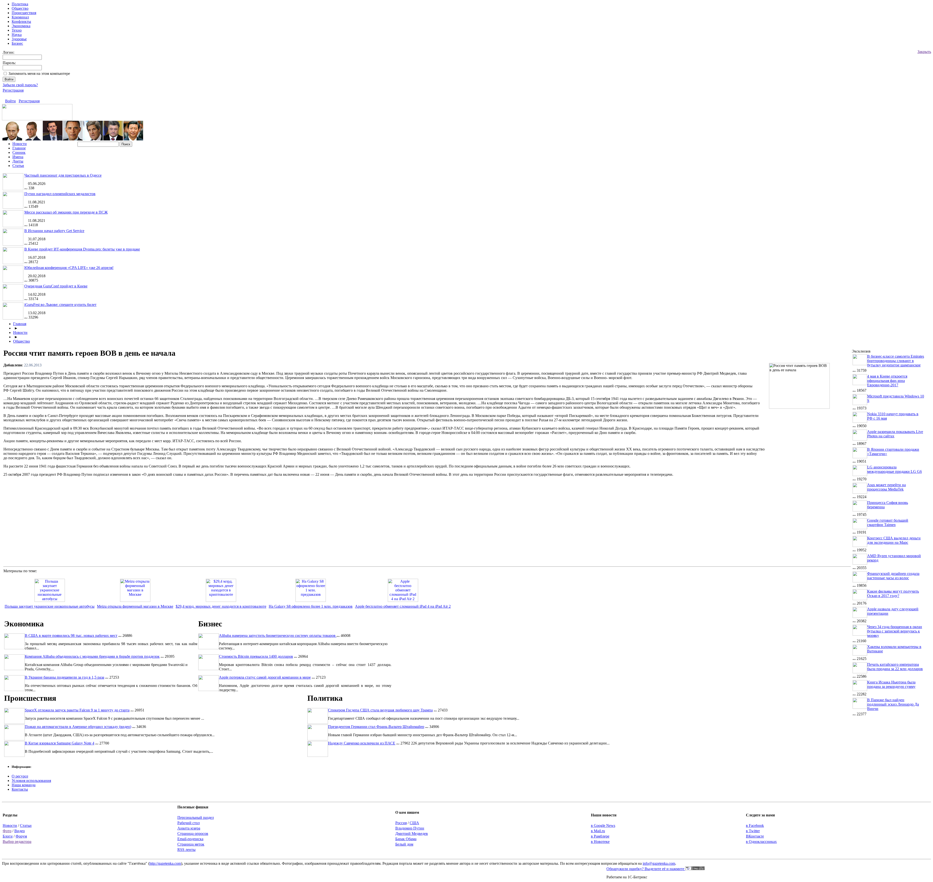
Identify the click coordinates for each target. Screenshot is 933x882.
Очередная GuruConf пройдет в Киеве (55, 286)
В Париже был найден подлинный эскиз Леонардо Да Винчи (893, 704)
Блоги (8, 836)
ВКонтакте (755, 836)
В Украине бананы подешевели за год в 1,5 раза (64, 677)
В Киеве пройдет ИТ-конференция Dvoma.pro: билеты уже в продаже (82, 249)
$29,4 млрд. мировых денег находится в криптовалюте (221, 606)
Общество (20, 8)
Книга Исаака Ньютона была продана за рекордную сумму (891, 684)
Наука (17, 35)
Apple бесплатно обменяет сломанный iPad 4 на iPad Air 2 (403, 606)
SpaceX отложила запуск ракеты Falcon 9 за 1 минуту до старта (77, 710)
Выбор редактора (17, 841)
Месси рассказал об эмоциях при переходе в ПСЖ (66, 212)
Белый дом (404, 844)
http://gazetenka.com (165, 863)
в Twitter (753, 831)
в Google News (603, 825)
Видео (19, 831)
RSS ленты (186, 849)
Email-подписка (190, 839)
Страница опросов (192, 833)
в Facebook (755, 825)
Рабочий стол (188, 823)
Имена (17, 157)
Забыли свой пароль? (20, 85)
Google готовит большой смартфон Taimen (887, 522)
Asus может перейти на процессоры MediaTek (886, 487)
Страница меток (190, 844)
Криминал (20, 17)
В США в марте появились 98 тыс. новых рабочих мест (71, 635)
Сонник (19, 152)
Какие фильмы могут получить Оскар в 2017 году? (893, 593)
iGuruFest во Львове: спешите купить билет (60, 305)
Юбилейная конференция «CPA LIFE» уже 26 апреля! (68, 268)
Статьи (18, 166)
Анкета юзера (188, 828)
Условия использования (31, 780)
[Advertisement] (810, 446)
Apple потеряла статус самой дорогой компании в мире (265, 677)
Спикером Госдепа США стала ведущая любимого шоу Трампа (380, 710)
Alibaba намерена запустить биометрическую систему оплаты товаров (278, 635)
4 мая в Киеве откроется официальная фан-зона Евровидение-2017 (887, 380)
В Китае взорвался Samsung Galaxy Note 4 (59, 743)
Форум (21, 836)
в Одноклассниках (761, 841)
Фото (7, 831)
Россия (401, 823)
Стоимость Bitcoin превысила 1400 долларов (256, 656)
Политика (20, 4)
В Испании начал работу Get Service (54, 231)
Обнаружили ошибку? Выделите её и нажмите (645, 869)
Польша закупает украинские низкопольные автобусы (50, 606)
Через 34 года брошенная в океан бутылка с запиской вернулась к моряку (894, 631)
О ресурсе (20, 776)
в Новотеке (600, 841)
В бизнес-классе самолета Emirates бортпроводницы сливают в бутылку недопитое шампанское (895, 360)
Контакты (20, 789)
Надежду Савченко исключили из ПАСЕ (361, 743)
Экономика (21, 26)
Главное (19, 148)
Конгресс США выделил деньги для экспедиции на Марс (894, 540)
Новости (19, 144)
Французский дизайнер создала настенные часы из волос (893, 575)
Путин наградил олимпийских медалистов (59, 194)
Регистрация (13, 90)
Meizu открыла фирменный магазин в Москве (135, 606)
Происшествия (24, 13)
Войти (10, 101)
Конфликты (21, 21)
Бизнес (17, 43)
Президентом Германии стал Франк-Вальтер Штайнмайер (376, 727)
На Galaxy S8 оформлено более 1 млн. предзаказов (311, 606)
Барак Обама (405, 839)
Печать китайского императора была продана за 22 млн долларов (895, 666)
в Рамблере (600, 836)
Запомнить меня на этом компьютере (39, 73)
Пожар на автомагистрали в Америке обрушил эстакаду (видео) (78, 727)
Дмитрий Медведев (411, 833)
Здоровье (19, 39)
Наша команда (23, 785)
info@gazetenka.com (659, 863)
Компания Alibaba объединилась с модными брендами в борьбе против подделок (92, 656)
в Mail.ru (598, 831)
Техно (17, 30)
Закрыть (924, 52)
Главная (19, 324)
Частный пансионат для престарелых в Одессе (63, 175)
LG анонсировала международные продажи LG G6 (894, 469)
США (414, 823)
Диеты (17, 161)
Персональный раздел (195, 817)
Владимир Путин (409, 828)
